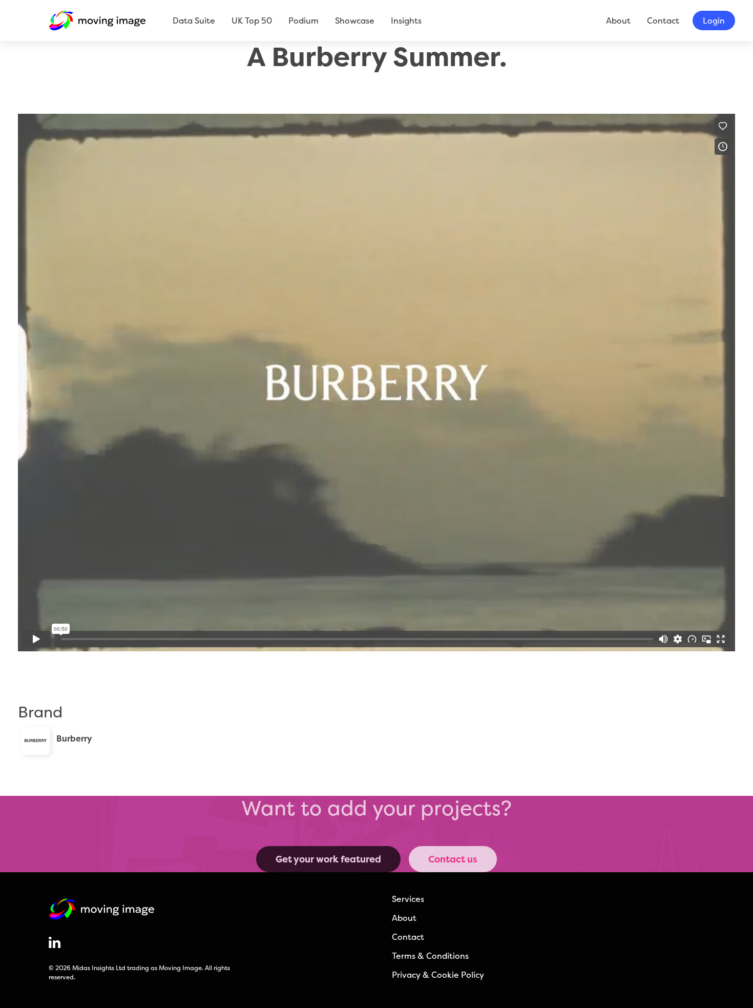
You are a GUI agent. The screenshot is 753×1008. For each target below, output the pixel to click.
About (618, 20)
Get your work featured (328, 859)
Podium (303, 20)
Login (714, 20)
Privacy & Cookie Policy (438, 974)
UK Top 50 (252, 20)
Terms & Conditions (430, 955)
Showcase (354, 20)
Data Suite (194, 20)
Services (408, 898)
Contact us (452, 859)
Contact (663, 20)
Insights (406, 20)
